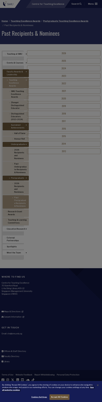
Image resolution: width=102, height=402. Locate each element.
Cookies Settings (39, 397)
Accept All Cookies (59, 397)
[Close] (98, 385)
